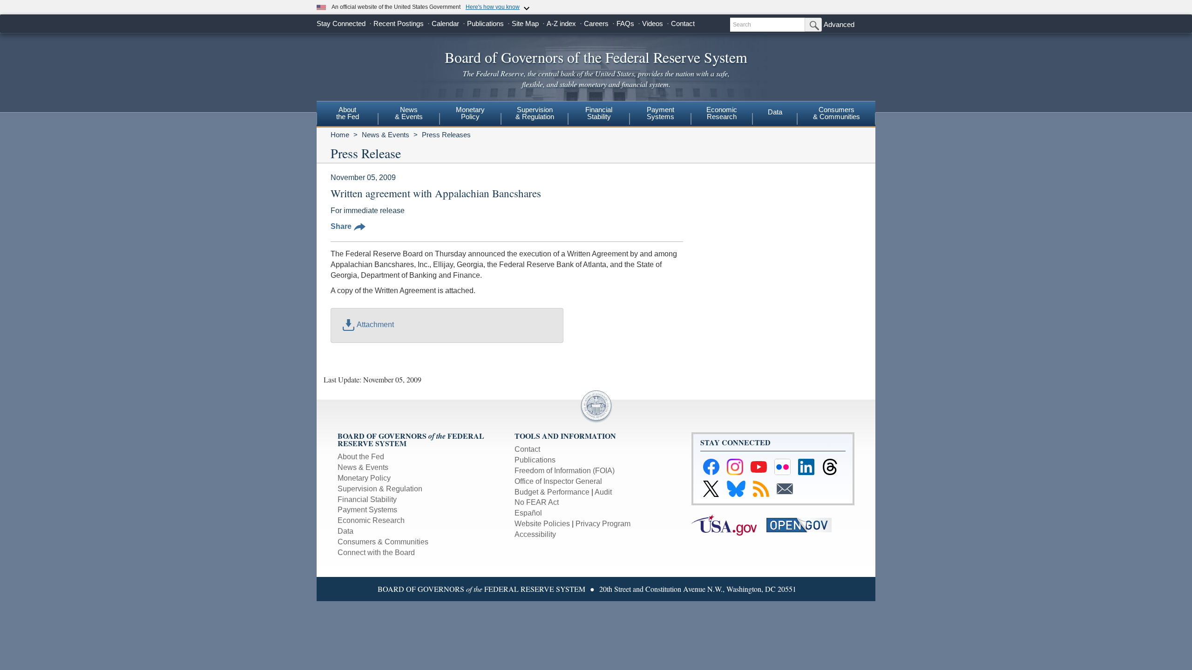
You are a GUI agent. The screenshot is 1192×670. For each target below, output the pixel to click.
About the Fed (361, 457)
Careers (596, 23)
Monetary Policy (364, 478)
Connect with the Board (376, 552)
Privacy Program (603, 524)
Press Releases (446, 135)
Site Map (525, 23)
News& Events (409, 113)
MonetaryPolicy (470, 113)
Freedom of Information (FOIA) (565, 471)
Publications (485, 23)
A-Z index (561, 23)
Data (775, 112)
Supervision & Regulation (380, 489)
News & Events (385, 135)
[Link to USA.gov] (728, 525)
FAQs (625, 23)
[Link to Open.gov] (803, 525)
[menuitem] (347, 114)
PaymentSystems (660, 113)
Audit (603, 492)
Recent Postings (398, 23)
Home (340, 135)
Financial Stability (367, 499)
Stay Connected (341, 23)
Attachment (375, 324)
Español (528, 513)
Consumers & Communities (836, 113)
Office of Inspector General (558, 481)
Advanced (839, 24)
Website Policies (542, 524)
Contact (683, 23)
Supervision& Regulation (534, 113)
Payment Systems (367, 510)
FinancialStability (598, 113)
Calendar (445, 23)
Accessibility (535, 534)
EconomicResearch (721, 113)
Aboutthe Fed (347, 113)
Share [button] (341, 226)
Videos (652, 23)
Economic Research (371, 520)
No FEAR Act (537, 502)
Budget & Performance (552, 492)
